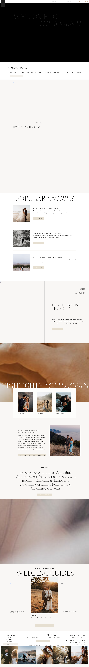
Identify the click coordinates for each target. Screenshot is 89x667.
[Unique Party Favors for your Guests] (70, 595)
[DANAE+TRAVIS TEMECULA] (27, 101)
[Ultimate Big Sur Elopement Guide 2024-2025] (19, 595)
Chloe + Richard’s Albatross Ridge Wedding (47, 257)
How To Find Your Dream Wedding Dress (42, 618)
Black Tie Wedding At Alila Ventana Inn (46, 208)
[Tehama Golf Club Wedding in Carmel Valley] (21, 238)
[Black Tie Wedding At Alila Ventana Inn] (21, 213)
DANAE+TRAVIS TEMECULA (26, 126)
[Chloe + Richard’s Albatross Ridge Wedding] (21, 262)
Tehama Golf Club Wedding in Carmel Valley (47, 233)
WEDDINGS (39, 123)
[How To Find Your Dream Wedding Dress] (44, 595)
